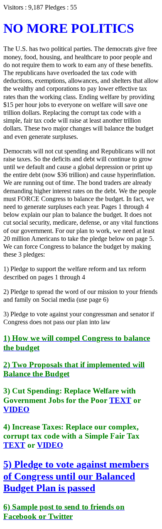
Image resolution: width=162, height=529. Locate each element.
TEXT (120, 400)
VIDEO (16, 409)
